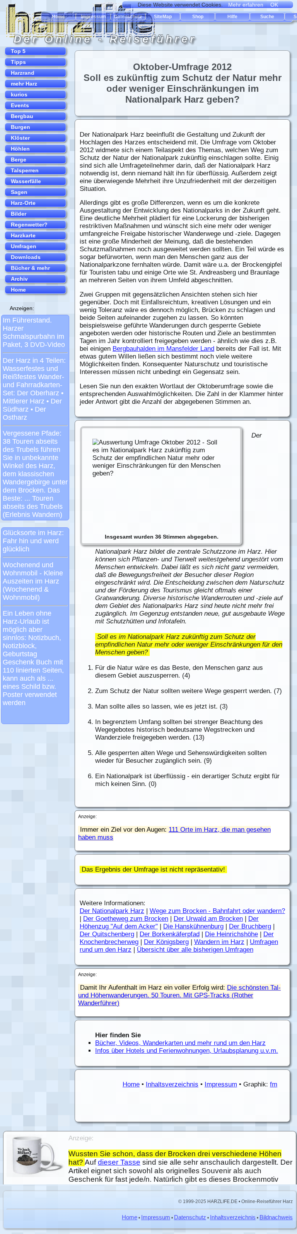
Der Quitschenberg (107, 934)
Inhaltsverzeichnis (172, 1084)
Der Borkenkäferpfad (170, 934)
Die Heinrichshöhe (231, 934)
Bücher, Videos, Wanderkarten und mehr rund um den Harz (180, 1043)
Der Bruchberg (250, 926)
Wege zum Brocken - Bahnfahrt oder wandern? (217, 911)
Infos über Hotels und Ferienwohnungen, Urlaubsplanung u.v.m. (186, 1050)
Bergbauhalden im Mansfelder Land (163, 348)
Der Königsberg (166, 942)
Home (131, 1084)
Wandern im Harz (219, 942)
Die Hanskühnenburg (193, 926)
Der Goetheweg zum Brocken (125, 918)
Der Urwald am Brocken (208, 918)
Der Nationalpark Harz (112, 911)
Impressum (221, 1084)
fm (273, 1084)
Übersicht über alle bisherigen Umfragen (195, 949)
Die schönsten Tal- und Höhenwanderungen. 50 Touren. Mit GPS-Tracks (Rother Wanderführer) (179, 995)
